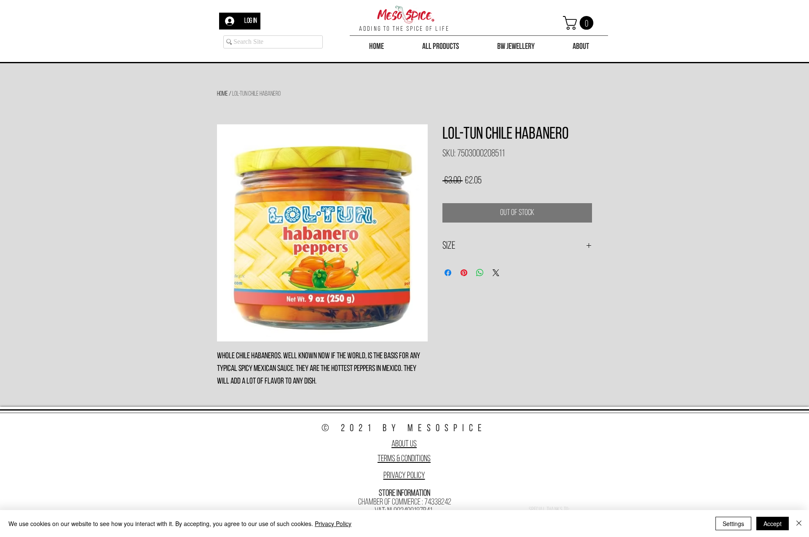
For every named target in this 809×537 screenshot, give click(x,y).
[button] (580, 23)
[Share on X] (496, 273)
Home (222, 94)
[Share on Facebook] (448, 273)
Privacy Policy (404, 475)
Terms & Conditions (404, 458)
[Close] (799, 523)
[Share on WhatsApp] (480, 273)
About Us (404, 444)
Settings (733, 523)
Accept (772, 523)
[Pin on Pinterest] (464, 273)
